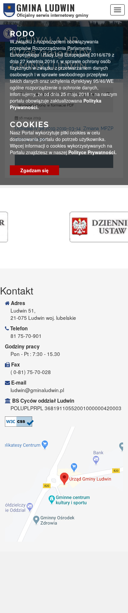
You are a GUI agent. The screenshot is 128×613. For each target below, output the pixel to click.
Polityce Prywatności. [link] (92, 152)
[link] (64, 421)
